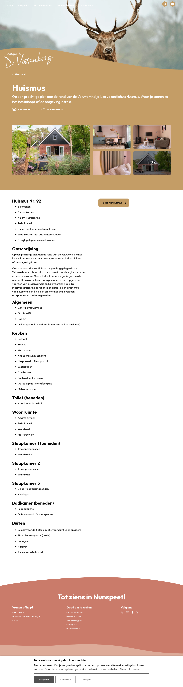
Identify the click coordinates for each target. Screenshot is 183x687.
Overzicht (20, 74)
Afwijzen (87, 679)
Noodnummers (73, 628)
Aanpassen (65, 679)
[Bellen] (122, 612)
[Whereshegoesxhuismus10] (152, 137)
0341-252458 (18, 612)
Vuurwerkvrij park (74, 620)
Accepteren (44, 679)
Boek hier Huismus (112, 202)
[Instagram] (137, 612)
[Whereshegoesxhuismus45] (112, 163)
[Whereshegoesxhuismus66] (51, 150)
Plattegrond (71, 624)
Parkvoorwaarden (74, 612)
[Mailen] (127, 612)
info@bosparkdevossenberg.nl (26, 616)
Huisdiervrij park (73, 616)
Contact (16, 620)
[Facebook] (132, 612)
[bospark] (29, 59)
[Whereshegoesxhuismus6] (112, 137)
